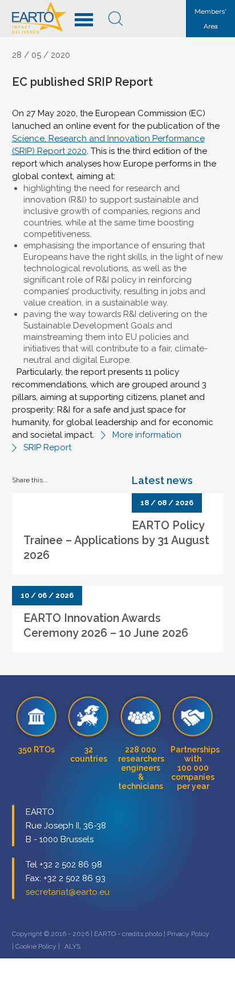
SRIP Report (47, 447)
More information (146, 435)
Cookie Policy (35, 946)
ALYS (72, 946)
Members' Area (210, 18)
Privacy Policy (188, 934)
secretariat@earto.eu (68, 892)
